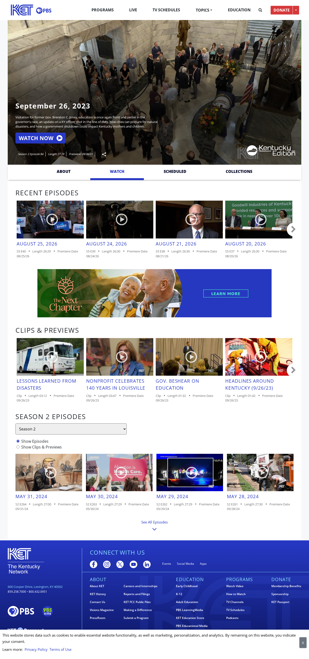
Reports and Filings (137, 594)
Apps (203, 564)
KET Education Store (190, 618)
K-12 (179, 594)
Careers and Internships (140, 586)
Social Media (185, 564)
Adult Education (187, 602)
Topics (202, 10)
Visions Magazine (102, 610)
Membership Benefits (286, 586)
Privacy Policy (36, 649)
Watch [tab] (117, 171)
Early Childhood (186, 586)
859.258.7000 (17, 592)
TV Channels (235, 602)
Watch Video (234, 586)
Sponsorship (279, 594)
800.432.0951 (38, 592)
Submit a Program (136, 618)
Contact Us (97, 602)
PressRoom (97, 618)
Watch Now (36, 138)
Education (239, 10)
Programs (102, 10)
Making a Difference (138, 610)
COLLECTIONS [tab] (239, 171)
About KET (97, 586)
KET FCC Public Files (137, 602)
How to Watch (236, 594)
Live (133, 10)
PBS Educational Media (192, 626)
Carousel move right (293, 229)
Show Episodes (35, 441)
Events (166, 564)
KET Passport (280, 602)
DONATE (282, 10)
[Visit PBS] (44, 10)
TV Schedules (166, 10)
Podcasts (232, 618)
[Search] (260, 10)
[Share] (102, 154)
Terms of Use (60, 649)
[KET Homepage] (22, 10)
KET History (98, 594)
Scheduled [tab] (175, 171)
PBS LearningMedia (189, 610)
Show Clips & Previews (41, 447)
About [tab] (63, 171)
